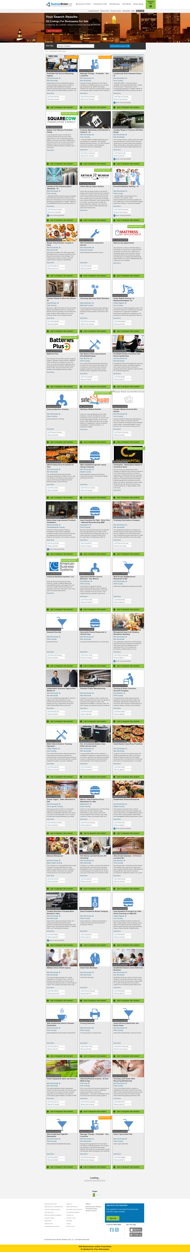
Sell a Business (114, 4)
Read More (50, 93)
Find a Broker (126, 4)
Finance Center (104, 11)
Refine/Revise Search (118, 46)
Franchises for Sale (100, 4)
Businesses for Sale (83, 4)
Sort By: (50, 46)
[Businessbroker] (59, 4)
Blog (133, 11)
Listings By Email (94, 11)
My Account (140, 11)
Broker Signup (138, 4)
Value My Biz (126, 11)
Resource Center (116, 11)
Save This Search (54, 31)
